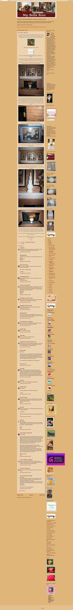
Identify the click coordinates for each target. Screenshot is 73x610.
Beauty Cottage (50, 319)
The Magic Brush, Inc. (51, 379)
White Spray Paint (51, 385)
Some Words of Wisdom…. (52, 265)
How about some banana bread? (52, 274)
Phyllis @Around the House (25, 298)
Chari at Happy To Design (25, 432)
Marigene (22, 329)
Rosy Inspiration (51, 356)
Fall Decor (49, 533)
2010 (49, 242)
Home (31, 495)
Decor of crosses (50, 530)
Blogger (42, 608)
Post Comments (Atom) (26, 497)
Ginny (21, 368)
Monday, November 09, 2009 (25, 365)
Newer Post (20, 495)
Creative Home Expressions (50, 327)
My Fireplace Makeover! (51, 271)
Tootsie (21, 335)
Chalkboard (49, 524)
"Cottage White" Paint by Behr (51, 521)
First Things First (52, 257)
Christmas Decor (52, 276)
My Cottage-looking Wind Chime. (52, 268)
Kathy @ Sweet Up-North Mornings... (27, 341)
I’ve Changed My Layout (52, 278)
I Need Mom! (50, 340)
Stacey (21, 247)
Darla (21, 380)
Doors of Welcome (50, 532)
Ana (20, 420)
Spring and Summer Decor (50, 551)
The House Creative (24, 468)
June (50, 287)
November (51, 247)
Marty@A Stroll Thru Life (25, 305)
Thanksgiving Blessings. (51, 252)
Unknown (22, 350)
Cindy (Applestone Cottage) (25, 321)
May (50, 289)
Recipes (48, 543)
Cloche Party (49, 527)
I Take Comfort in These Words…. (52, 249)
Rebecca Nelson (23, 264)
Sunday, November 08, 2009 (25, 251)
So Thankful (51, 259)
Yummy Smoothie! (52, 253)
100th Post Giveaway (51, 522)
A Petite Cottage (51, 310)
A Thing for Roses (51, 312)
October (50, 280)
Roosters (48, 547)
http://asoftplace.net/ (31, 47)
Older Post (42, 495)
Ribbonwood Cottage (24, 285)
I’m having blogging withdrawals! (51, 262)
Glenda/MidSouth (23, 276)
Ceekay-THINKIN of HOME (25, 459)
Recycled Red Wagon (51, 545)
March (50, 292)
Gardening (49, 535)
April (50, 290)
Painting (22, 243)
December (51, 245)
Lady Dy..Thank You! (52, 256)
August (50, 284)
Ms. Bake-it (22, 386)
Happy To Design (51, 334)
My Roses (48, 538)
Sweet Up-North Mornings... (51, 372)
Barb (21, 407)
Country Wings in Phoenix (25, 475)
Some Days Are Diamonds (50, 363)
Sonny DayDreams (51, 369)
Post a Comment (22, 490)
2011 (49, 240)
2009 (49, 244)
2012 (49, 239)
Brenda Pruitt (22, 397)
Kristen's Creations (51, 343)
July (49, 285)
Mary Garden (49, 536)
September (51, 282)
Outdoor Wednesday (51, 539)
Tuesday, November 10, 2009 (25, 488)
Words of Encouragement (50, 555)
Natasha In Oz (50, 349)
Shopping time (49, 548)
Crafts (48, 529)
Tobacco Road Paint (50, 552)
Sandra (52, 33)
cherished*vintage (51, 320)
